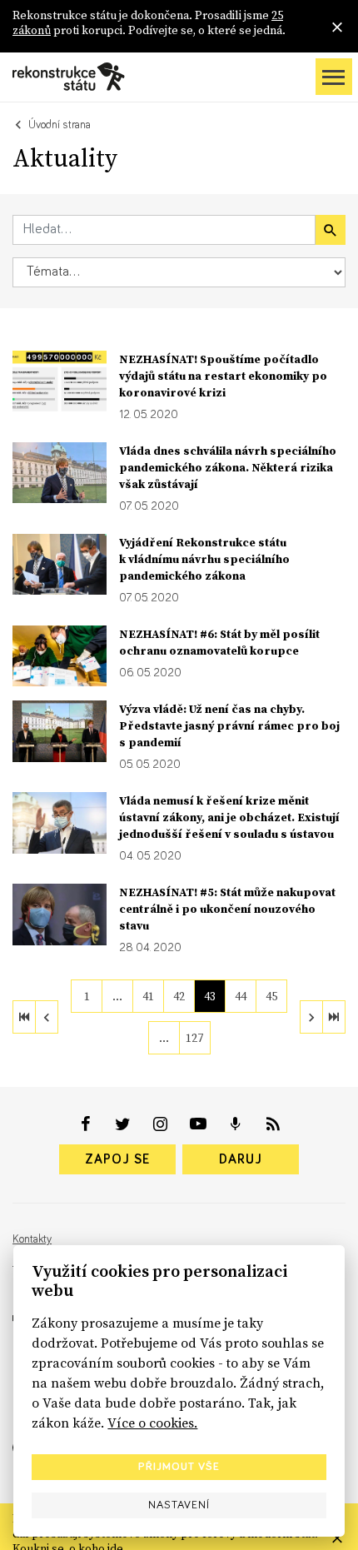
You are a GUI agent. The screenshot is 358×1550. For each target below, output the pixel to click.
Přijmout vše (179, 1467)
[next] (311, 1017)
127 (194, 1037)
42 (179, 996)
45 (271, 996)
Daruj (240, 1159)
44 (240, 996)
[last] (334, 1017)
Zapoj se (117, 1159)
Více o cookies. (152, 1422)
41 (148, 996)
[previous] (46, 1017)
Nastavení (179, 1505)
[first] (24, 1017)
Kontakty (32, 1239)
